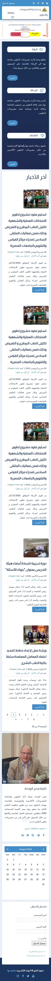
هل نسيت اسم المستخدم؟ (34, 956)
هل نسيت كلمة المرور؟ (35, 951)
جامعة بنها (11, 970)
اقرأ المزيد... (39, 290)
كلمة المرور (41, 926)
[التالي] (21, 719)
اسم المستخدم (40, 915)
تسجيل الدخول (8, 3)
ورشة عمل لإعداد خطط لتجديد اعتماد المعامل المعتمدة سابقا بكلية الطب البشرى (26, 657)
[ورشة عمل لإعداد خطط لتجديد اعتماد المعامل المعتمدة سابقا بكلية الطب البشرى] (28, 635)
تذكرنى (43, 938)
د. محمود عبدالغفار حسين (35, 828)
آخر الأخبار (35, 256)
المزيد (12, 78)
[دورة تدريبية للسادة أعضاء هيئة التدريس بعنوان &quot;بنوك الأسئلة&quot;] (28, 548)
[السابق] (37, 714)
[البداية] (43, 714)
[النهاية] (15, 719)
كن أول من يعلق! (23, 256)
